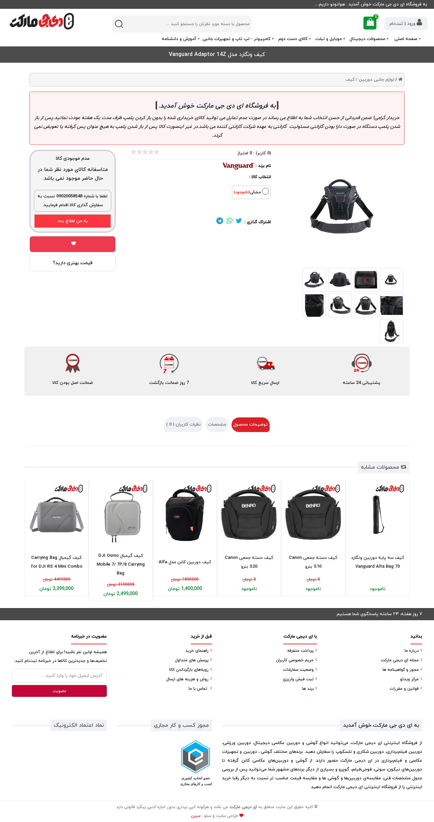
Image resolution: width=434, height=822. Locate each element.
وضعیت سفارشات (298, 669)
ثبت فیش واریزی (298, 679)
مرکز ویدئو (409, 679)
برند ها (308, 688)
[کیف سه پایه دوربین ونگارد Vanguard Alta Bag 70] (378, 514)
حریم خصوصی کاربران (295, 660)
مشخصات (217, 425)
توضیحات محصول (250, 425)
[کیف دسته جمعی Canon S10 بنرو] (313, 514)
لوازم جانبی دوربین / (375, 80)
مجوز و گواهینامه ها (400, 669)
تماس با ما (198, 688)
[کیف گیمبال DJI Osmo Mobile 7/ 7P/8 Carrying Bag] (121, 514)
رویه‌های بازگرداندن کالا (189, 669)
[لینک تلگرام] (219, 222)
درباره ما (412, 650)
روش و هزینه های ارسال (187, 679)
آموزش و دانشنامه (179, 39)
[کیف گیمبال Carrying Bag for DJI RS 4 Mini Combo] (56, 514)
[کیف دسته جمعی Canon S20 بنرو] (249, 514)
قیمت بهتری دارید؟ (73, 263)
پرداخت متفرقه (300, 650)
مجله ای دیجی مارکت (400, 660)
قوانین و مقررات (404, 688)
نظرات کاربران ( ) (183, 425)
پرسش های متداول (192, 660)
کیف (350, 80)
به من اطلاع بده (73, 221)
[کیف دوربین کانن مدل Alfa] (185, 514)
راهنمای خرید (197, 650)
